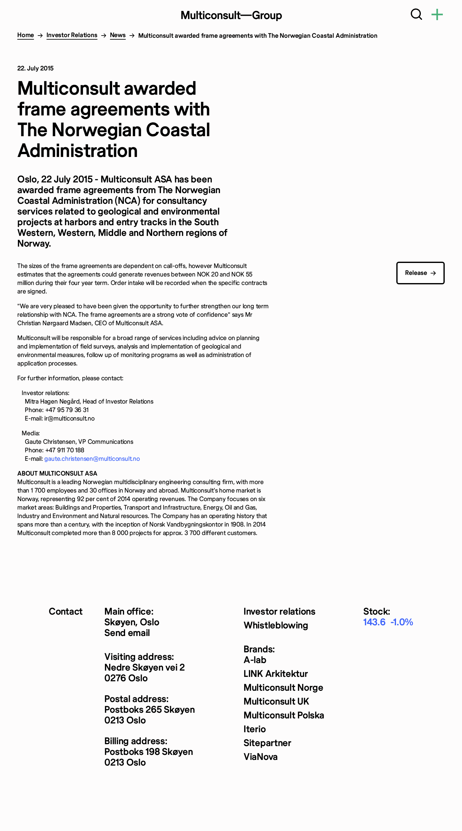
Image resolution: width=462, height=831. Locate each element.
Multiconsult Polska (284, 715)
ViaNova (261, 757)
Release (416, 273)
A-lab (255, 660)
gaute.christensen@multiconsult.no (92, 459)
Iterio (255, 729)
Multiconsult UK (276, 701)
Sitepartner (267, 743)
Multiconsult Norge (283, 688)
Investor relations (280, 611)
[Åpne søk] (416, 15)
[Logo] (231, 15)
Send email (127, 633)
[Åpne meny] (437, 15)
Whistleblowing (276, 625)
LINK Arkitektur (276, 674)
